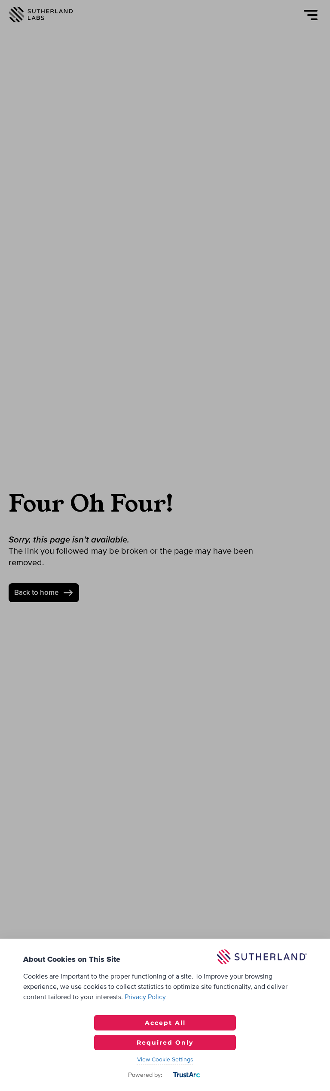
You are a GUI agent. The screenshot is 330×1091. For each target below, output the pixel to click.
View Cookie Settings (165, 1060)
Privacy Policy (145, 997)
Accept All (165, 1023)
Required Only (165, 1042)
